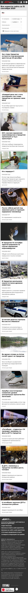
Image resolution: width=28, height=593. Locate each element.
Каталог (4, 185)
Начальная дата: (6, 25)
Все (3, 12)
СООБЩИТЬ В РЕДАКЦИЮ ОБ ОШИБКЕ (12, 534)
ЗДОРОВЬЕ (5, 258)
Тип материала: (5, 18)
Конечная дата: (5, 28)
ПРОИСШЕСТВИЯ (7, 219)
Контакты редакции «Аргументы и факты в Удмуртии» (13, 522)
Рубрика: (4, 22)
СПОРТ (4, 406)
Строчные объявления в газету (11, 532)
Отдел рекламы (6, 525)
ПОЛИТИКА (5, 71)
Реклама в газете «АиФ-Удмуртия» (12, 528)
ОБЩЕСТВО (5, 148)
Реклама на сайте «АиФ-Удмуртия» (13, 530)
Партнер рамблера (14, 585)
